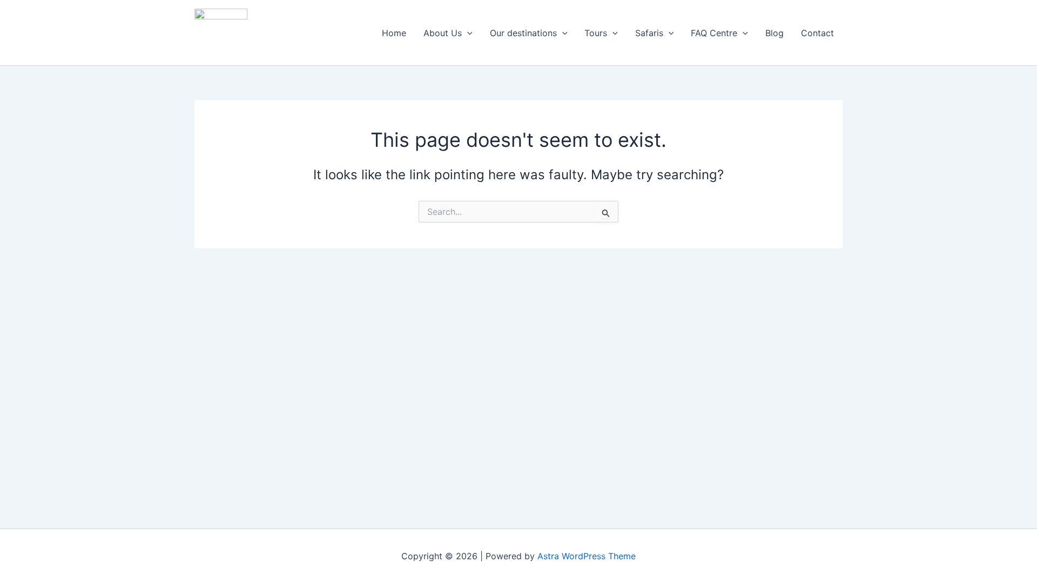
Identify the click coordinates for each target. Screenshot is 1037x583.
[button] (467, 33)
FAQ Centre (714, 33)
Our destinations (523, 33)
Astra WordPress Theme (586, 556)
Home (394, 33)
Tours (595, 33)
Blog (774, 33)
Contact (817, 33)
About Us (442, 33)
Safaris (649, 33)
